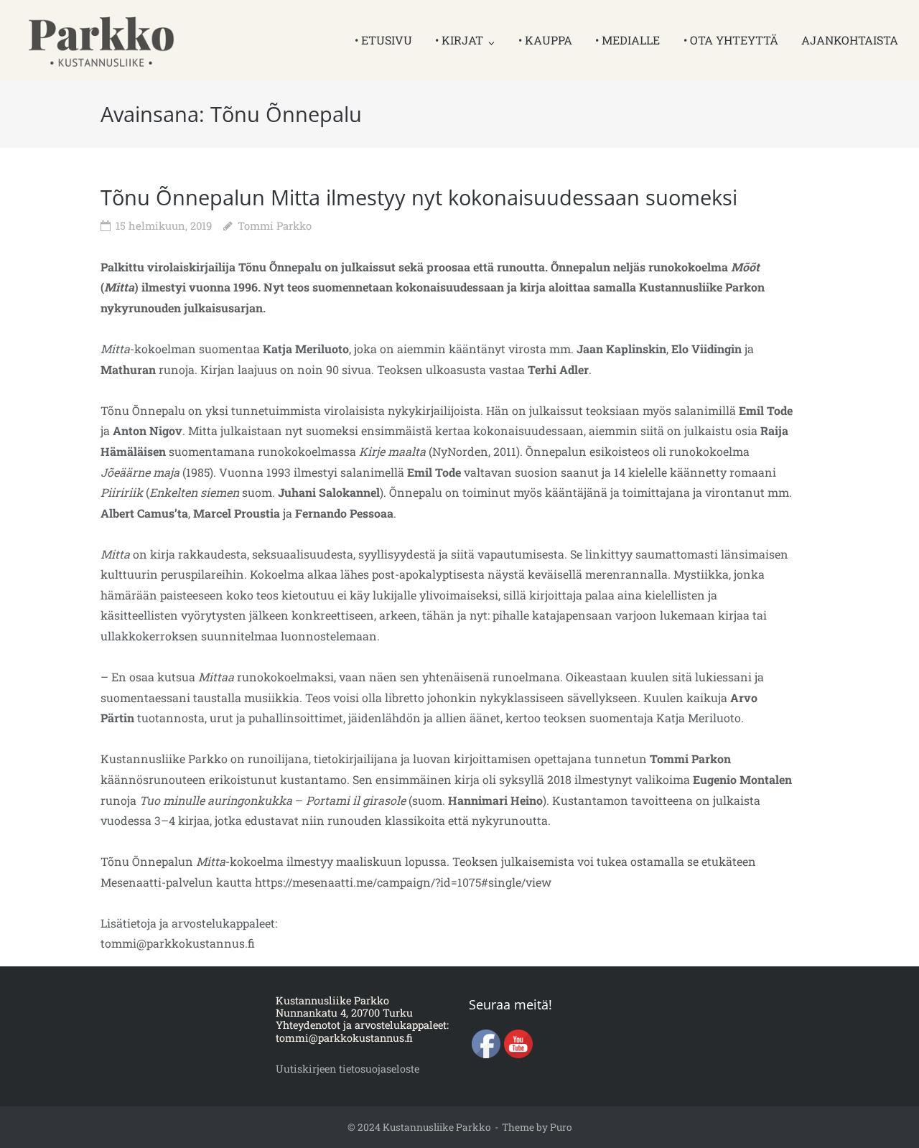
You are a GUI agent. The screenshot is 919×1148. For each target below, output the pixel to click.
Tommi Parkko (275, 225)
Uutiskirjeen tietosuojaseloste (347, 1068)
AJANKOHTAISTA (849, 39)
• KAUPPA (545, 39)
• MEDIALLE (627, 39)
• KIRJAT (459, 39)
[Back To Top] (880, 1109)
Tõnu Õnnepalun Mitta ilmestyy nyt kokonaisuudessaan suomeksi (419, 197)
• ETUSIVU (383, 39)
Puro (561, 1127)
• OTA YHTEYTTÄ (731, 39)
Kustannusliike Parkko (437, 1127)
